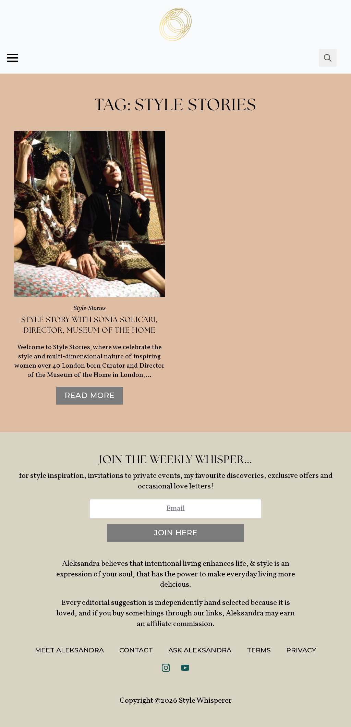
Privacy (301, 650)
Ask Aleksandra (199, 650)
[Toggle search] (328, 58)
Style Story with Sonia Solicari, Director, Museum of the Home (89, 325)
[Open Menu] (12, 57)
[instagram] (165, 667)
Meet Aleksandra (69, 650)
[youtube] (185, 667)
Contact (136, 650)
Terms (259, 650)
